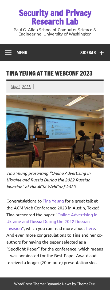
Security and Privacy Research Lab (55, 17)
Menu (22, 52)
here (90, 228)
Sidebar (88, 52)
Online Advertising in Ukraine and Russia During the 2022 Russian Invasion (51, 221)
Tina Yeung (53, 200)
